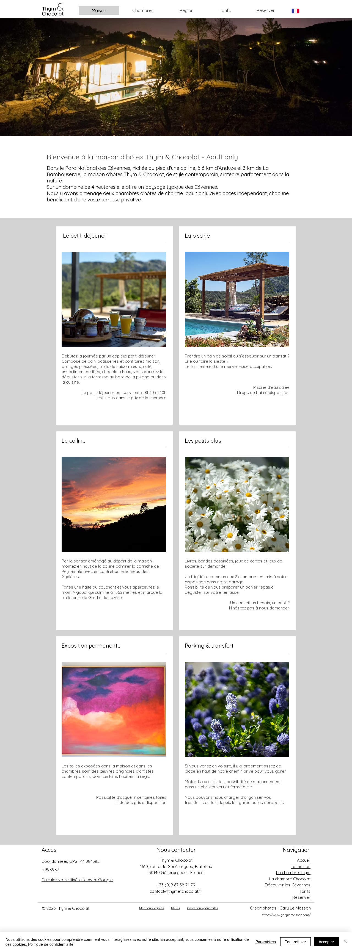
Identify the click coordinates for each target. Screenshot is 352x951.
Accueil (303, 860)
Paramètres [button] (265, 941)
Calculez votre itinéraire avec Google (77, 879)
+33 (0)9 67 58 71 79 (176, 885)
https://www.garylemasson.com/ (286, 915)
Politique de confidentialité (50, 944)
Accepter (326, 941)
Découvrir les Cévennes (287, 885)
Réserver (301, 897)
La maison (300, 866)
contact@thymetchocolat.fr (176, 891)
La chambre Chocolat (289, 878)
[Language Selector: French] (299, 11)
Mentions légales (151, 908)
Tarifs (304, 891)
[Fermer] (345, 942)
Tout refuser (295, 941)
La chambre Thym (293, 872)
